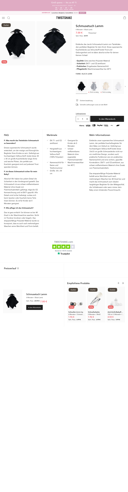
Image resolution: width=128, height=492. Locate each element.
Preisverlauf (10, 268)
